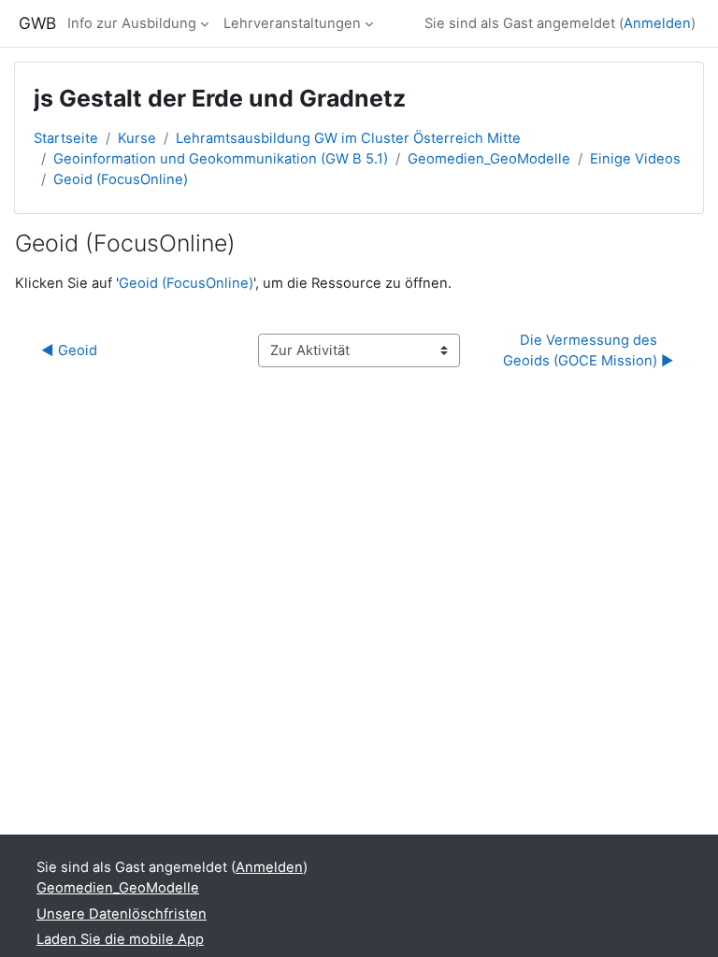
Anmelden (657, 23)
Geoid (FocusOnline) (120, 179)
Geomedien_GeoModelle (489, 158)
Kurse (137, 138)
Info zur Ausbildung (131, 23)
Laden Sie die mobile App (120, 939)
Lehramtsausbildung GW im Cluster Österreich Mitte (348, 138)
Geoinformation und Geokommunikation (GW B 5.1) (220, 158)
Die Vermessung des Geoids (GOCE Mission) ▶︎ (588, 350)
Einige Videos (635, 158)
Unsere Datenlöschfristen (121, 914)
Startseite (66, 138)
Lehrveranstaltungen (292, 23)
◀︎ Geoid (69, 350)
